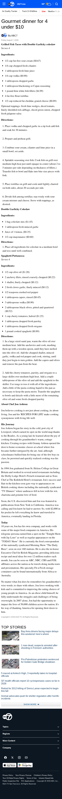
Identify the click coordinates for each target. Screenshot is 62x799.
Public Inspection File (11, 781)
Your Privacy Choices (23, 775)
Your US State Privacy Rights (13, 778)
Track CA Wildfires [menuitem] (29, 11)
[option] (12, 11)
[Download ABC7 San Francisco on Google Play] (25, 765)
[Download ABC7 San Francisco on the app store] (9, 765)
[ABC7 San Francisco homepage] (11, 4)
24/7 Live (21, 4)
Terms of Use (31, 778)
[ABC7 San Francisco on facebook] (5, 758)
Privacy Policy (8, 775)
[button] (4, 4)
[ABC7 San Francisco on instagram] (19, 758)
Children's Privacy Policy (43, 775)
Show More (30, 704)
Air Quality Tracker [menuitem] (9, 11)
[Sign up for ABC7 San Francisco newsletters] (26, 758)
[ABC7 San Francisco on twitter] (12, 758)
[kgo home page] (7, 716)
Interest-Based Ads (46, 778)
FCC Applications (27, 781)
